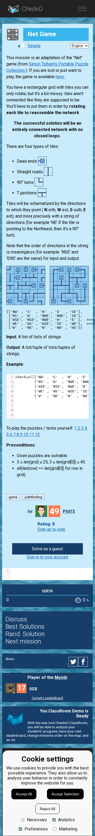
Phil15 (69, 511)
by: (30, 511)
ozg (33, 688)
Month (61, 677)
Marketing (68, 829)
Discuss (16, 619)
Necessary (37, 819)
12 (37, 434)
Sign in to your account (47, 557)
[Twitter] (73, 661)
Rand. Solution (25, 634)
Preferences (36, 829)
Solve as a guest (47, 548)
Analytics (66, 819)
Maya (47, 591)
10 (26, 434)
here (60, 76)
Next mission (23, 641)
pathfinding (33, 497)
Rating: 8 (46, 524)
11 (32, 434)
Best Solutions (25, 626)
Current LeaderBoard (47, 698)
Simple (34, 45)
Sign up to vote (51, 529)
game (13, 497)
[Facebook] (83, 661)
